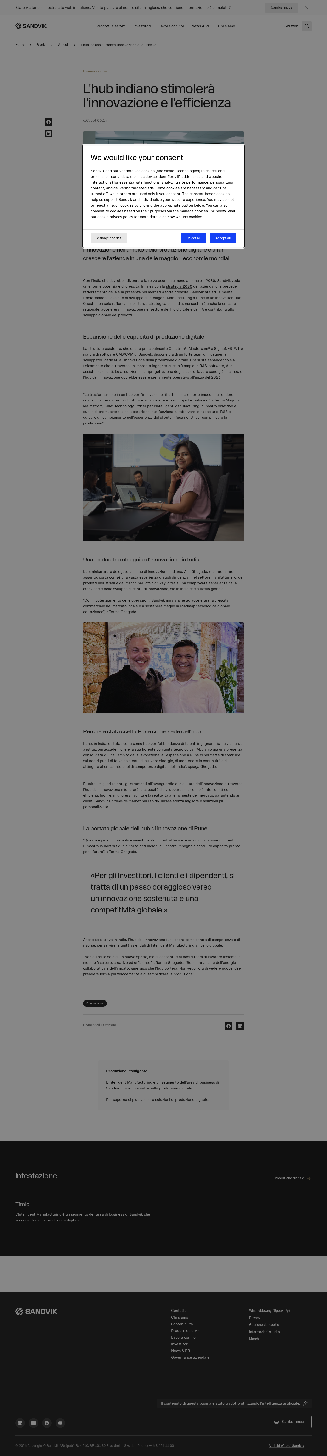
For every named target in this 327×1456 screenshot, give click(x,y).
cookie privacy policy (115, 216)
